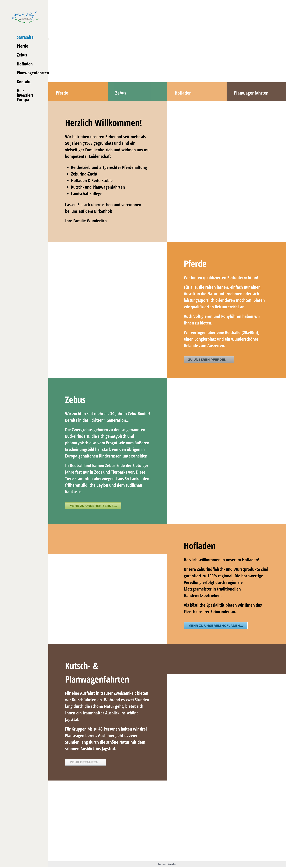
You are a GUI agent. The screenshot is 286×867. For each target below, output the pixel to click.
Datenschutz (172, 864)
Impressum (162, 864)
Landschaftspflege (86, 193)
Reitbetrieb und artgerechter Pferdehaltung (109, 167)
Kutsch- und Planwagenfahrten (98, 187)
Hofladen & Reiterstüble (92, 180)
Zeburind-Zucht (84, 174)
